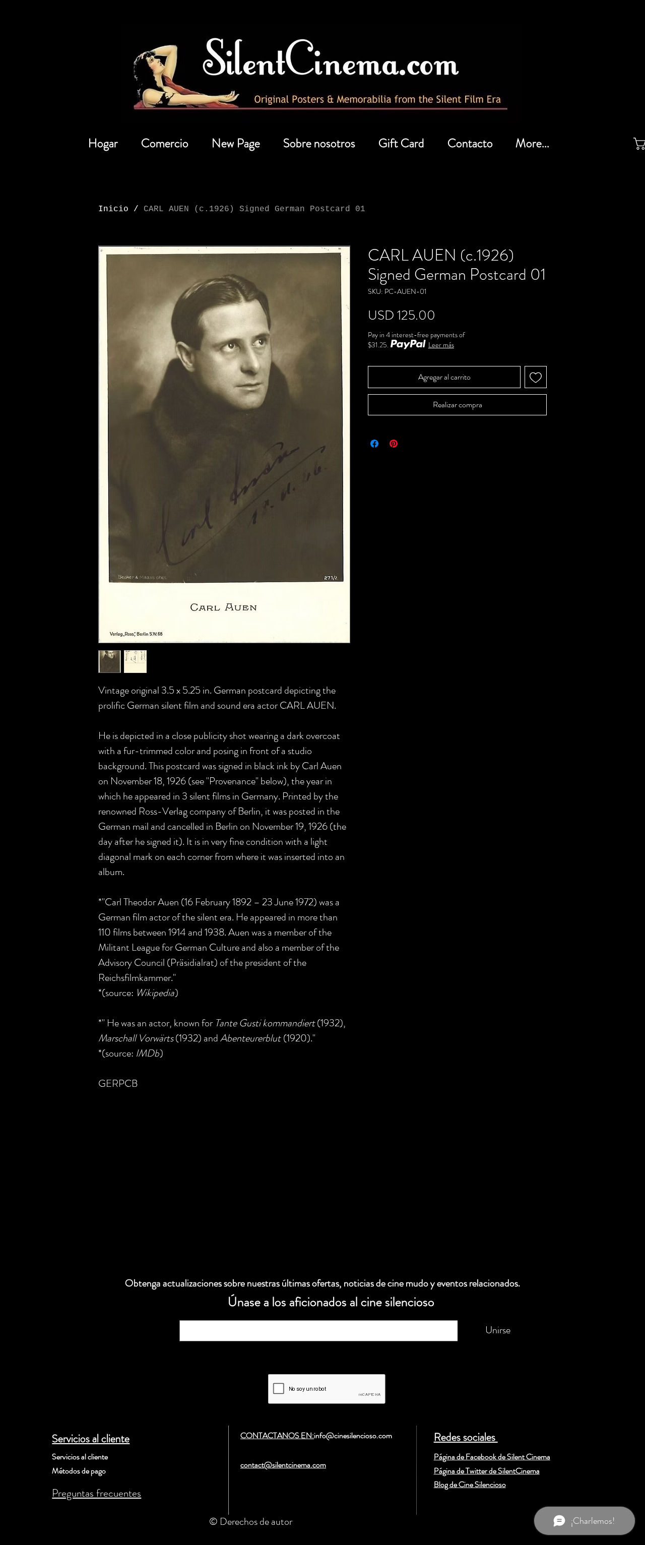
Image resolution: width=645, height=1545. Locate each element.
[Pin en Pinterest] (394, 444)
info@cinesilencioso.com (353, 1435)
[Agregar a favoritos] (536, 377)
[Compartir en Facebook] (374, 444)
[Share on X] (413, 444)
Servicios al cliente (91, 1438)
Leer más (441, 345)
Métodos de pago (79, 1470)
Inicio (113, 209)
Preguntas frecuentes (96, 1493)
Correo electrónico (224, 1315)
